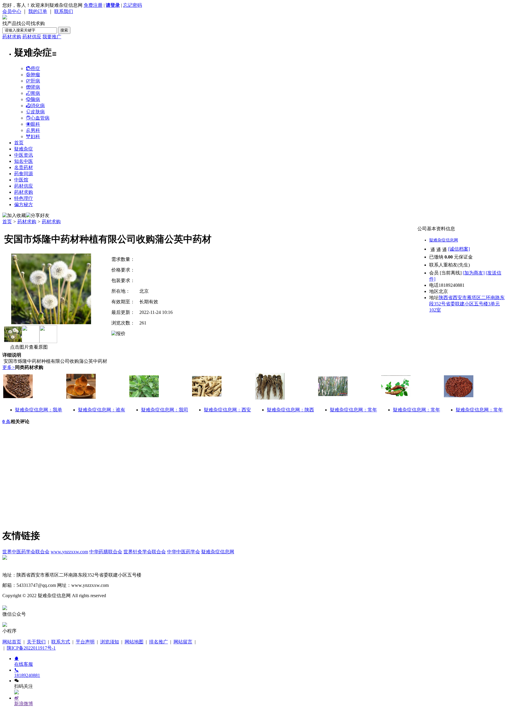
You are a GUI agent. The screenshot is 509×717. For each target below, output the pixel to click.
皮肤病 (38, 111)
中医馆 (21, 179)
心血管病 (40, 117)
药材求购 (11, 36)
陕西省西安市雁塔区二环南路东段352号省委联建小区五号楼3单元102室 (467, 303)
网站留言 (182, 641)
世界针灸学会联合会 (144, 551)
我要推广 (51, 36)
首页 (19, 142)
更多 (8, 367)
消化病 (38, 105)
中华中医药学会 (183, 551)
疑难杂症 (23, 148)
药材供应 (31, 36)
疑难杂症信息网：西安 (227, 409)
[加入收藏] (14, 216)
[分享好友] (37, 216)
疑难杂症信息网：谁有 (101, 409)
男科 (35, 130)
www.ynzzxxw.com (69, 551)
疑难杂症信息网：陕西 (290, 409)
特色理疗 (23, 198)
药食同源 (23, 173)
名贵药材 (23, 167)
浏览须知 (109, 641)
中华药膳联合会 (105, 551)
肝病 (35, 80)
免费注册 (93, 5)
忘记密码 (132, 5)
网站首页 (11, 641)
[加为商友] (474, 272)
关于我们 (36, 641)
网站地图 (134, 641)
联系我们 (63, 11)
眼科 (35, 124)
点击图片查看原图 (28, 347)
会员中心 (11, 11)
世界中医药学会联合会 (25, 551)
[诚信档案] (459, 248)
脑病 (35, 99)
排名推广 (158, 641)
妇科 (35, 136)
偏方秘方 (23, 204)
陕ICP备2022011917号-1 (31, 647)
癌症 (35, 68)
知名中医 (23, 161)
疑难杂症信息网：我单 (38, 409)
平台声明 (85, 641)
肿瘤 (35, 74)
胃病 (35, 93)
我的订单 (37, 11)
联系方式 (60, 641)
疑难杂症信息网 (443, 240)
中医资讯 (23, 155)
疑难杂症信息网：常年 (353, 409)
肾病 (35, 87)
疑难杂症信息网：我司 (164, 409)
